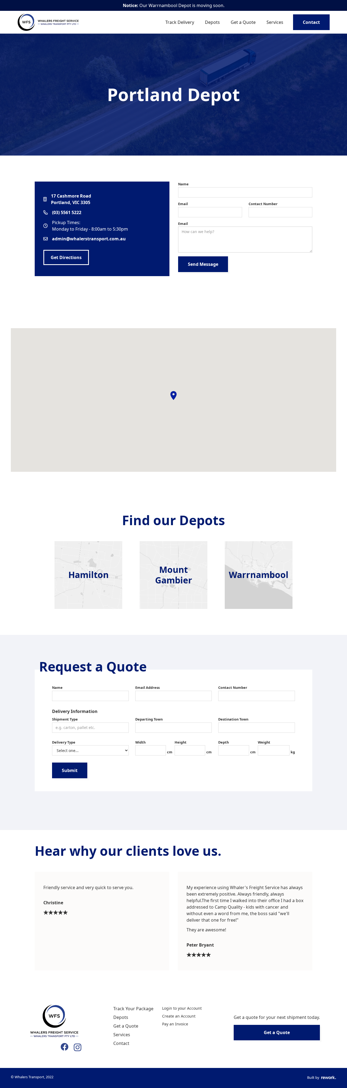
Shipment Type (65, 719)
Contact (311, 22)
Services (274, 22)
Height (181, 742)
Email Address (147, 687)
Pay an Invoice (175, 1023)
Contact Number (263, 203)
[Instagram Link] (77, 1047)
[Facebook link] (64, 1047)
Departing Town (149, 719)
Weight (264, 742)
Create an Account (178, 1016)
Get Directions (66, 257)
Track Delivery (179, 22)
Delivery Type (63, 742)
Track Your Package (133, 1009)
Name (183, 184)
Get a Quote (243, 22)
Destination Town (233, 719)
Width (140, 742)
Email (183, 203)
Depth (223, 742)
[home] (49, 22)
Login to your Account (182, 1008)
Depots (212, 22)
